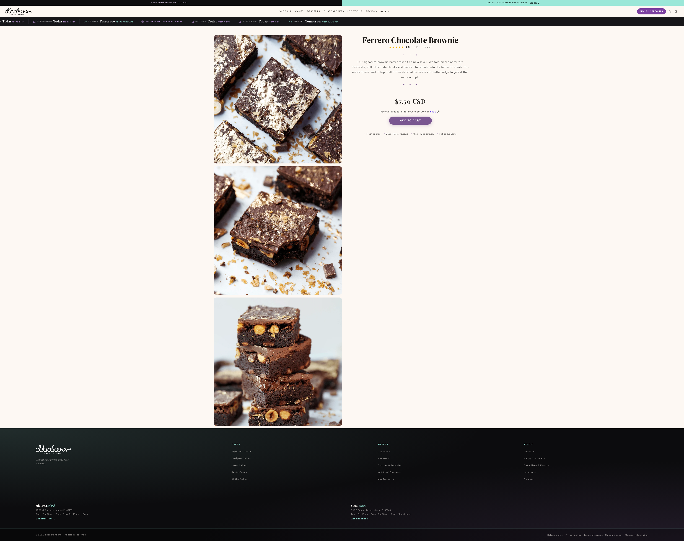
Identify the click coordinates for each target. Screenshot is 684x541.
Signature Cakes (242, 451)
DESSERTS (313, 11)
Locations (530, 472)
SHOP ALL (285, 11)
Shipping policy (614, 535)
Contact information (636, 535)
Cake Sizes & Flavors (536, 465)
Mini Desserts (386, 479)
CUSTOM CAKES (334, 11)
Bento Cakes (239, 472)
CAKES (299, 11)
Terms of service (593, 535)
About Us (529, 451)
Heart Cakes (239, 465)
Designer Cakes (241, 458)
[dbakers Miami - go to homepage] (18, 11)
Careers (528, 479)
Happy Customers (534, 458)
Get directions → (46, 518)
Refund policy (555, 535)
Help (383, 11)
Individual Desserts (389, 472)
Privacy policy (573, 535)
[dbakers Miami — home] (123, 449)
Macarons (384, 458)
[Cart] (676, 11)
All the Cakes (240, 479)
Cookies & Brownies (390, 465)
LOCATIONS (355, 11)
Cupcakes (384, 451)
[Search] (670, 11)
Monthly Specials (651, 11)
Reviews (371, 11)
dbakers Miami (53, 534)
